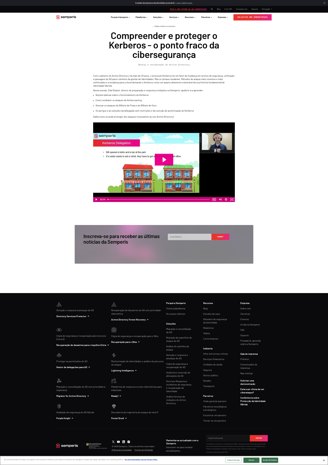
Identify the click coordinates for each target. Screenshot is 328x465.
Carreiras (245, 314)
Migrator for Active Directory (71, 396)
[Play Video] (96, 199)
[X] (113, 441)
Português (266, 9)
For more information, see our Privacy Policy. (141, 460)
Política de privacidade (122, 450)
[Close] (324, 460)
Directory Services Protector (71, 316)
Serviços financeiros (213, 359)
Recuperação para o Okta (124, 342)
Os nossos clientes (175, 314)
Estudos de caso (211, 314)
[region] (164, 460)
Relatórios (208, 328)
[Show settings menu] (226, 199)
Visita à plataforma (175, 309)
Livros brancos (210, 339)
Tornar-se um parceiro (214, 421)
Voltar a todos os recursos (165, 26)
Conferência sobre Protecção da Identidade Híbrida (253, 401)
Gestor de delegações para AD (71, 367)
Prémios (244, 359)
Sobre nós (245, 309)
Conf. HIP (228, 9)
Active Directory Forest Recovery (128, 320)
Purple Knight (63, 418)
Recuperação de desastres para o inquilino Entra (81, 345)
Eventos (244, 319)
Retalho (207, 381)
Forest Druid (117, 418)
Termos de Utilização (143, 450)
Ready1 (114, 396)
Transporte (208, 386)
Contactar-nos (241, 9)
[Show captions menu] (214, 199)
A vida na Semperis (250, 325)
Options (251, 460)
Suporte (255, 9)
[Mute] (220, 199)
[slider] (159, 199)
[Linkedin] (123, 441)
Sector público (210, 375)
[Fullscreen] (232, 199)
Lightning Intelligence (122, 371)
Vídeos (206, 333)
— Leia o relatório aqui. (164, 3)
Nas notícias (246, 373)
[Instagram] (128, 441)
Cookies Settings (233, 460)
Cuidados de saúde (212, 365)
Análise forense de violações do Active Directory (176, 400)
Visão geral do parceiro (215, 401)
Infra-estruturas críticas (215, 354)
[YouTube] (118, 441)
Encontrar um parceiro (214, 415)
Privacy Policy (218, 245)
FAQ (242, 330)
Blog (218, 9)
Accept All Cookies (270, 460)
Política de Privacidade (213, 449)
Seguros (207, 370)
